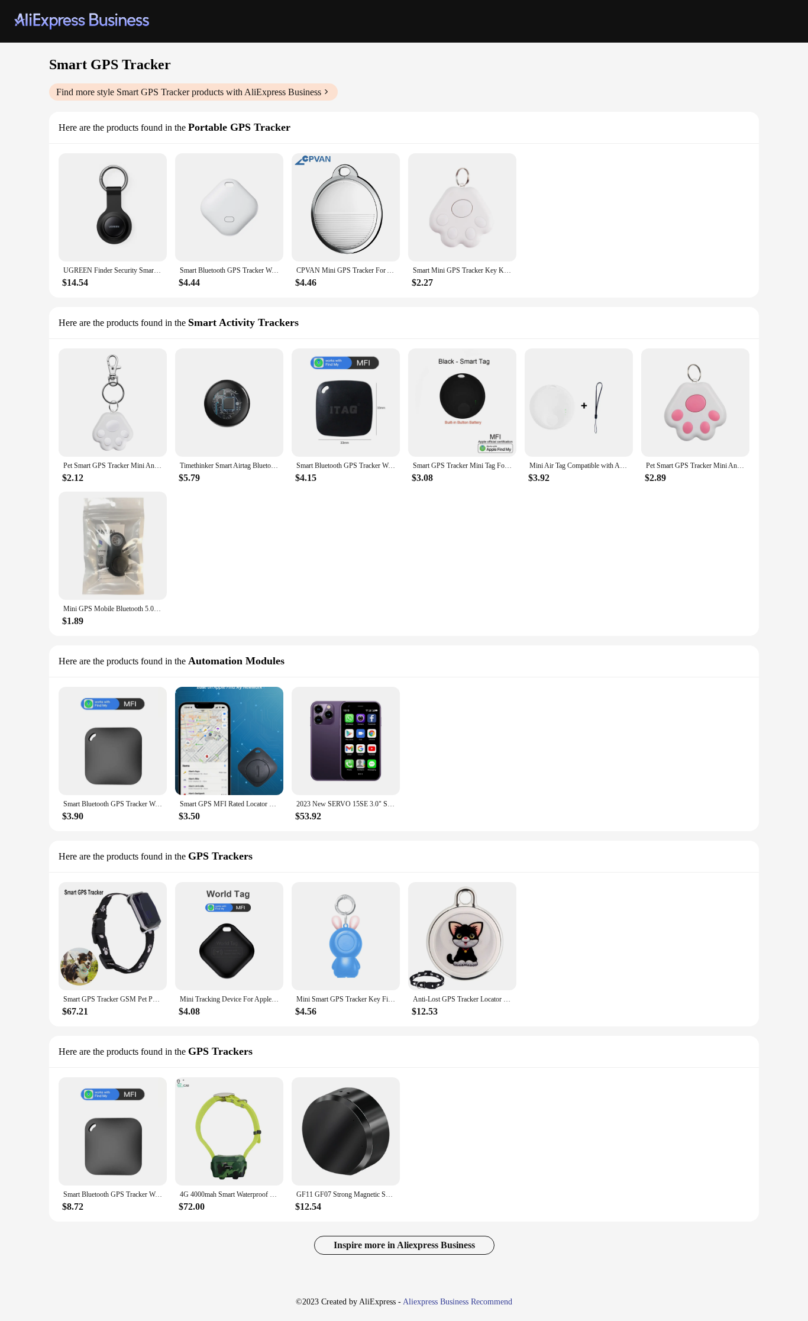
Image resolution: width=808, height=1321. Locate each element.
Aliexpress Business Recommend (457, 1301)
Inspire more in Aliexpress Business (404, 1245)
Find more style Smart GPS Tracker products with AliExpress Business (188, 92)
